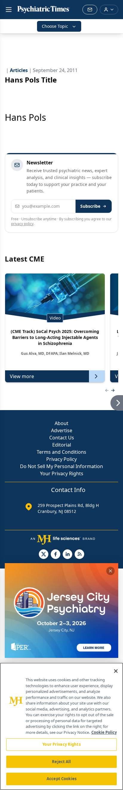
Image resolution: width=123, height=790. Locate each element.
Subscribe (90, 206)
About (61, 423)
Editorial (61, 444)
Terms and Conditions (61, 452)
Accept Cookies (61, 778)
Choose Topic (55, 26)
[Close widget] (110, 571)
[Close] (115, 671)
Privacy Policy (61, 459)
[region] (61, 726)
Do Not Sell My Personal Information (61, 466)
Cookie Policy (104, 732)
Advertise (61, 430)
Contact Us (61, 437)
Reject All (61, 761)
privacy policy (22, 223)
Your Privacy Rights (61, 473)
